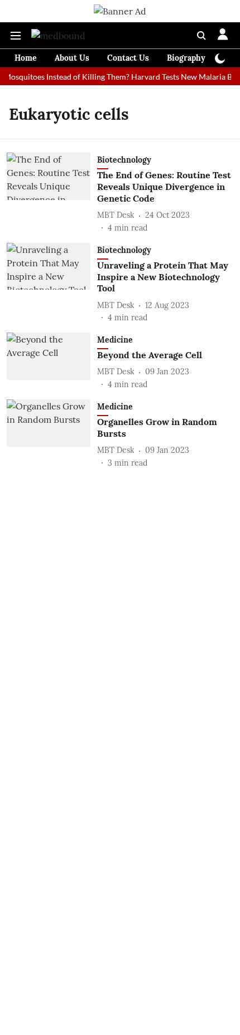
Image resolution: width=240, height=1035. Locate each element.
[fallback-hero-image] (52, 193)
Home (26, 58)
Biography (186, 58)
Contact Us (128, 58)
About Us (72, 58)
